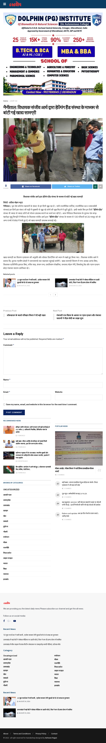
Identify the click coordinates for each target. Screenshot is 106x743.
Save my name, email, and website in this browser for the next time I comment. (41, 404)
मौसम (5, 542)
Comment (8, 345)
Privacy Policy (41, 734)
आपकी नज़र (13, 101)
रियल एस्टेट (7, 553)
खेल (4, 516)
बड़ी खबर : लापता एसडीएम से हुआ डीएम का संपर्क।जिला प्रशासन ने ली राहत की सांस (80, 483)
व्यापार (5, 563)
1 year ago (21, 435)
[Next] (55, 295)
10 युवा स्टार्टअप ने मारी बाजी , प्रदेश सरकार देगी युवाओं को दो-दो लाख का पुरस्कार (33, 281)
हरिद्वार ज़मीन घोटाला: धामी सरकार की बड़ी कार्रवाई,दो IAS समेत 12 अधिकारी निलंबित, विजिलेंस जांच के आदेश (33, 429)
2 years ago (21, 447)
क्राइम (5, 510)
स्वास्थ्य (6, 574)
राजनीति (6, 548)
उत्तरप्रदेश (6, 500)
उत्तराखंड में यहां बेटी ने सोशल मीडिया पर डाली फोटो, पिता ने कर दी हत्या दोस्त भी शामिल (84, 281)
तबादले (5, 521)
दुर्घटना (5, 526)
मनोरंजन (6, 537)
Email (6, 392)
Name (6, 379)
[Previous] (50, 295)
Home (5, 101)
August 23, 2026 (76, 285)
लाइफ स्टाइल (7, 558)
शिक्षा (5, 569)
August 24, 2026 (24, 285)
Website (58, 392)
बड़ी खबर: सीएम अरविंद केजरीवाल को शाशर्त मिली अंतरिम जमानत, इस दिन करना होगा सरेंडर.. (31, 442)
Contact (54, 734)
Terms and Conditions (22, 734)
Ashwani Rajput (51, 738)
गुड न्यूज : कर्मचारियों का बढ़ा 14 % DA (74, 493)
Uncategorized (11, 489)
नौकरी (5, 532)
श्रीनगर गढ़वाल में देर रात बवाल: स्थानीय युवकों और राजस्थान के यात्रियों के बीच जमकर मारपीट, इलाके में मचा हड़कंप (32, 455)
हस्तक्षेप (6, 579)
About (5, 734)
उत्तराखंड (6, 505)
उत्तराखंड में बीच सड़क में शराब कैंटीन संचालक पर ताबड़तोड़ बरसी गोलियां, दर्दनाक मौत (31, 644)
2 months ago (22, 461)
